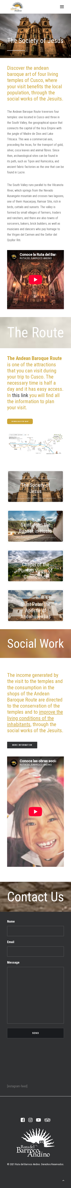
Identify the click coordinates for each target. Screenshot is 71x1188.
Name (11, 921)
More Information (22, 745)
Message (13, 962)
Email (10, 942)
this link (20, 395)
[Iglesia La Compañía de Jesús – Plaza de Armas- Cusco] (35, 35)
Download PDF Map (20, 421)
